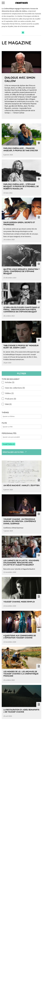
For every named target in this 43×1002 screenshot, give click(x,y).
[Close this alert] (23, 32)
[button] (8, 444)
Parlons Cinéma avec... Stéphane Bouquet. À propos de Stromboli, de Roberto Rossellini (21, 186)
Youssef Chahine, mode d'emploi (19, 602)
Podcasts (10, 398)
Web (8, 404)
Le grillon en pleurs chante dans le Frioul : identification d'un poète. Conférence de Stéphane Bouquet (21, 309)
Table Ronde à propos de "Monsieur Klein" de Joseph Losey (21, 346)
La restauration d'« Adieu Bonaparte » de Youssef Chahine (21, 711)
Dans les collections (15, 387)
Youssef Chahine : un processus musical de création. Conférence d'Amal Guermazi (19, 521)
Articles (9, 382)
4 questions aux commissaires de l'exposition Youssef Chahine (19, 636)
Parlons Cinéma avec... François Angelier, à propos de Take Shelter (20, 149)
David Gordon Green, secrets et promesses (19, 223)
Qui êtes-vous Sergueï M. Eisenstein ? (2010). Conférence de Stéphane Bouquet (21, 271)
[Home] (21, 3)
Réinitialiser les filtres (13, 452)
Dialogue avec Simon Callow (20, 79)
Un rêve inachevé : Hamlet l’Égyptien (21, 485)
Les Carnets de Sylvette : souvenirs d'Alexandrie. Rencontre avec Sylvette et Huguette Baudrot (21, 562)
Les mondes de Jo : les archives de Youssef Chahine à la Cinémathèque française (20, 673)
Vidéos (9, 393)
